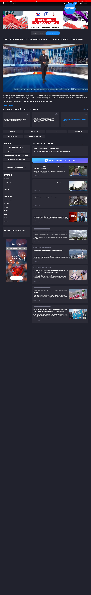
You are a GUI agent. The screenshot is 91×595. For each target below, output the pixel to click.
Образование (34, 131)
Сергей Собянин (12, 136)
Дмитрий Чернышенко (35, 136)
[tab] (38, 33)
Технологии (78, 131)
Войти (85, 3)
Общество (12, 131)
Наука (56, 131)
